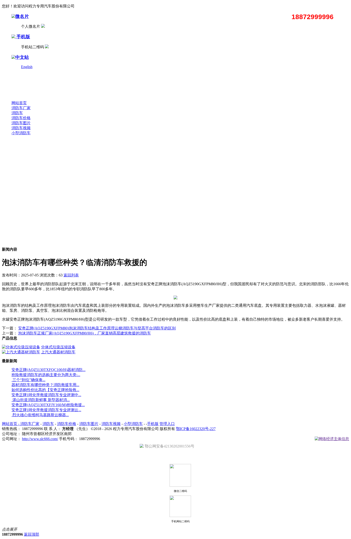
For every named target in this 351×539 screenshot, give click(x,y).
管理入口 (167, 424)
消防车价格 (21, 118)
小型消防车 (21, 133)
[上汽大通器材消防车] (21, 352)
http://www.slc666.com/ (40, 439)
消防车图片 (21, 123)
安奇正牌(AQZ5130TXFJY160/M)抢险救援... (48, 405)
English (26, 67)
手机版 (22, 36)
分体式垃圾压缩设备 (58, 347)
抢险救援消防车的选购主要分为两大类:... (45, 375)
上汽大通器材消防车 (58, 352)
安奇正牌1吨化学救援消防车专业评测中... (46, 395)
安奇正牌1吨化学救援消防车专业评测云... (46, 410)
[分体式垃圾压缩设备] (21, 347)
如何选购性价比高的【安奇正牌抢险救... (45, 390)
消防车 (17, 113)
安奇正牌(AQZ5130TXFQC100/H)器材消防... (48, 370)
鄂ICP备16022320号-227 (196, 429)
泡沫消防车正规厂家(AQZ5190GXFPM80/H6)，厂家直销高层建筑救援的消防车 (84, 333)
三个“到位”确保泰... (28, 380)
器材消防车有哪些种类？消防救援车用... (45, 385)
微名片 (22, 16)
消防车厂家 (21, 108)
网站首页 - (11, 424)
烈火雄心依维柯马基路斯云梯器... (40, 415)
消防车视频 (21, 128)
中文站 (22, 57)
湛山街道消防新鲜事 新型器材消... (40, 400)
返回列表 (71, 275)
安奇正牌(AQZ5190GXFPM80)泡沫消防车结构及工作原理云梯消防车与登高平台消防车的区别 (97, 328)
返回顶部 (31, 534)
